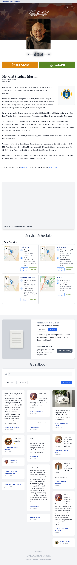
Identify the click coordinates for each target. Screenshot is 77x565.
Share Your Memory (65, 351)
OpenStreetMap (40, 559)
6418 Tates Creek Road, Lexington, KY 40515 (30, 263)
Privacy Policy (33, 556)
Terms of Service (43, 556)
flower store (53, 167)
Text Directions (24, 269)
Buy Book (52, 329)
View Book (42, 329)
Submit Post (66, 382)
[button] (11, 252)
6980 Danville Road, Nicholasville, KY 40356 (66, 288)
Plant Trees (33, 269)
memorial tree (25, 167)
